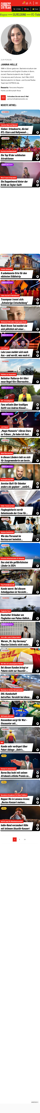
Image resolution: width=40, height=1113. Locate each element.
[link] (6, 6)
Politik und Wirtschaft (8, 91)
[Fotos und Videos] (27, 3)
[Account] (30, 3)
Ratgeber (20, 87)
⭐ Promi (35, 9)
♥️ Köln (26, 9)
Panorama (13, 87)
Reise (19, 91)
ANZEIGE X (34, 1102)
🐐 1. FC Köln (17, 9)
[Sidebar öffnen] (36, 3)
